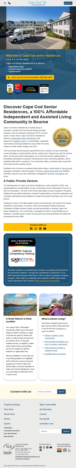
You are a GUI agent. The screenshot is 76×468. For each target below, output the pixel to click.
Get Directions (45, 409)
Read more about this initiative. (47, 281)
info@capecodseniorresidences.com (27, 456)
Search (66, 431)
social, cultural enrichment (48, 171)
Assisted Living (19, 141)
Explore (7, 423)
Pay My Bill (44, 419)
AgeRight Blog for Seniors (55, 354)
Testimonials (8, 428)
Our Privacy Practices (22, 459)
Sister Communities (47, 404)
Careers (43, 414)
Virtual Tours (9, 414)
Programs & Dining (12, 404)
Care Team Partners (10, 433)
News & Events (8, 436)
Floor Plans (8, 409)
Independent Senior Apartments (24, 138)
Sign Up (61, 392)
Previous (3, 27)
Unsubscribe (7, 453)
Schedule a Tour (46, 423)
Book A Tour (68, 3)
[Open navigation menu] (6, 3)
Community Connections (12, 430)
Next (73, 27)
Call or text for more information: (31, 77)
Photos (7, 419)
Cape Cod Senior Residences (37, 3)
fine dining (59, 174)
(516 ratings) (22, 59)
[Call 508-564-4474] (9, 3)
